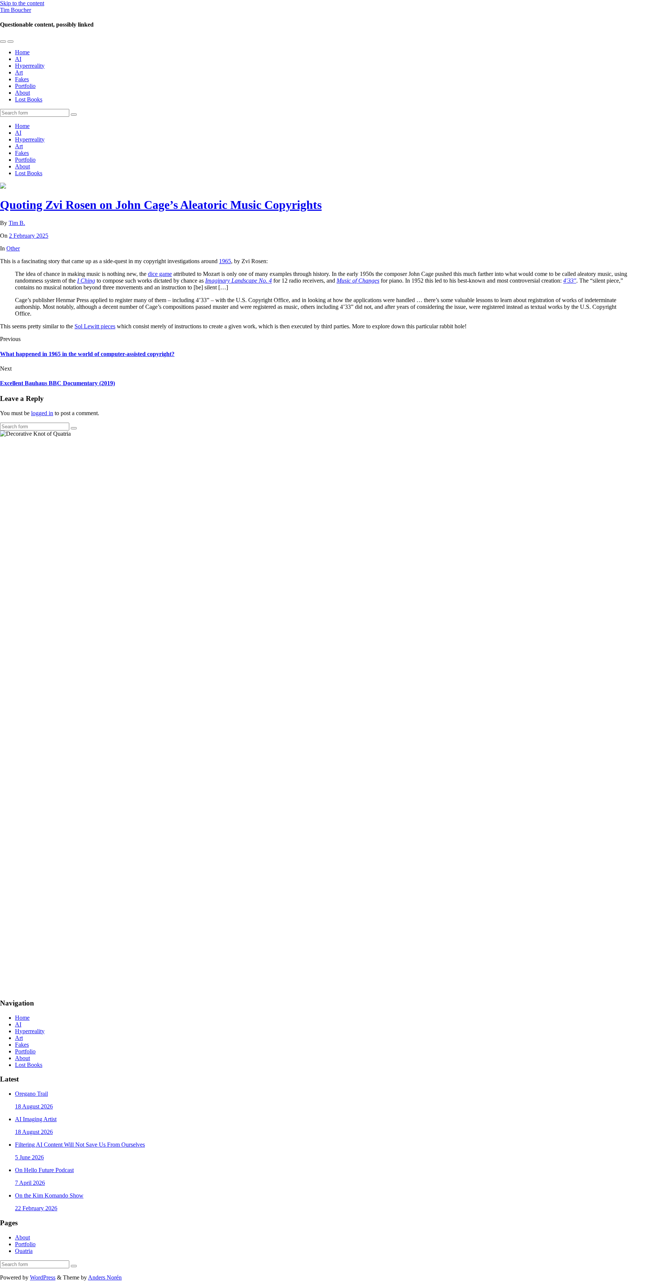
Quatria (24, 1251)
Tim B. (17, 223)
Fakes (22, 79)
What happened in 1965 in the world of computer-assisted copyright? (87, 354)
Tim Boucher (15, 10)
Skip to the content (22, 3)
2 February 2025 (28, 235)
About (22, 92)
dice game (160, 274)
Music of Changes (358, 280)
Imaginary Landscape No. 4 (238, 280)
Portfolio (25, 86)
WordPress (42, 1277)
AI (18, 59)
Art (19, 72)
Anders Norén (105, 1277)
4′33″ (569, 280)
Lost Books (28, 99)
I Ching (86, 280)
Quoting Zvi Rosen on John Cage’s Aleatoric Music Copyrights (161, 205)
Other (13, 248)
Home (22, 52)
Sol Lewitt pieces (95, 326)
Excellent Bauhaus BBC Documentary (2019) (57, 383)
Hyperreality (30, 66)
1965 (225, 261)
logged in (42, 413)
